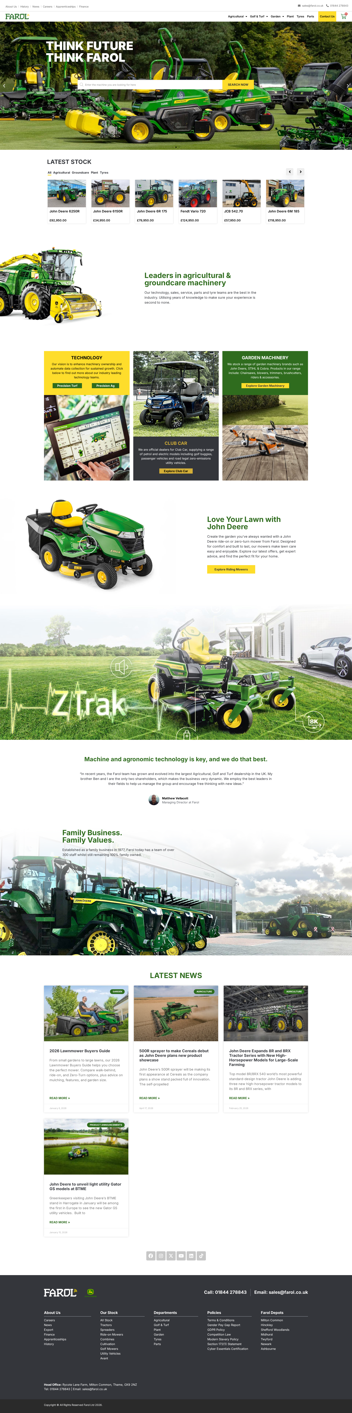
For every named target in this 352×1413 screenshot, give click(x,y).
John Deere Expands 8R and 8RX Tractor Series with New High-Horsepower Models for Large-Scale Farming (263, 1058)
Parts (310, 16)
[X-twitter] (171, 1255)
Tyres (300, 16)
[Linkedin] (191, 1255)
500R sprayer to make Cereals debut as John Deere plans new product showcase (174, 1055)
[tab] (49, 172)
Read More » (60, 1098)
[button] (348, 86)
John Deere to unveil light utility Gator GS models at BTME (85, 1186)
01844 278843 (231, 1292)
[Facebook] (150, 1255)
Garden (275, 16)
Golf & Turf (257, 16)
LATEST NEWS (176, 975)
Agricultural (236, 16)
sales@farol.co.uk (288, 1292)
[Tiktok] (201, 1255)
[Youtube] (181, 1255)
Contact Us (327, 16)
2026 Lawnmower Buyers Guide (80, 1051)
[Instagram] (161, 1255)
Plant (290, 16)
